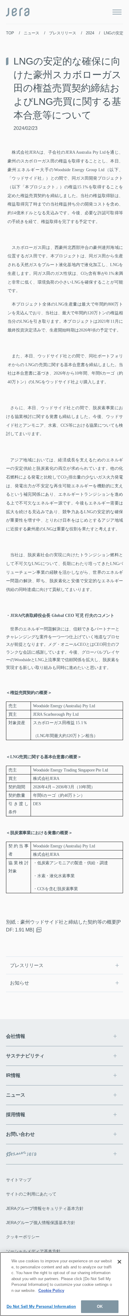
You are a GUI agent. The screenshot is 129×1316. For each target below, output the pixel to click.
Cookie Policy (51, 1290)
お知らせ (19, 982)
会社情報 (15, 1036)
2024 (90, 33)
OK (100, 1306)
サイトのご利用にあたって (31, 1194)
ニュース (31, 33)
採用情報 (15, 1114)
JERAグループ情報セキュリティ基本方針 (45, 1208)
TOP (10, 33)
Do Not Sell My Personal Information (41, 1306)
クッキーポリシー (23, 1236)
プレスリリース (62, 33)
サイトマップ (18, 1179)
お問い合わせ (20, 1134)
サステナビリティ (25, 1055)
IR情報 (13, 1075)
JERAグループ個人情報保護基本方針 (40, 1222)
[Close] (119, 1261)
